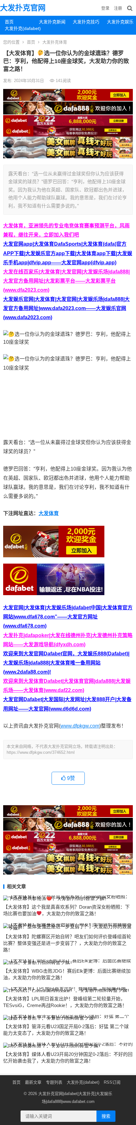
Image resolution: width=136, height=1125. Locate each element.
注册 (118, 8)
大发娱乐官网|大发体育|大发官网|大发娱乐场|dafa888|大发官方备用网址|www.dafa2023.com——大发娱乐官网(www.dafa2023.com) (66, 308)
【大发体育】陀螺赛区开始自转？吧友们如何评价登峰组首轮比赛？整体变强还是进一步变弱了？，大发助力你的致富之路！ (67, 943)
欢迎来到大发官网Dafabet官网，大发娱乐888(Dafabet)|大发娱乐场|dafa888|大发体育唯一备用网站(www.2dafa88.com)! (66, 663)
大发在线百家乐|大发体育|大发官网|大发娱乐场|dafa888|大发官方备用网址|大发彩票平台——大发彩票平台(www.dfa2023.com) (66, 281)
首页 (9, 21)
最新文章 (33, 1082)
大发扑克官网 (23, 7)
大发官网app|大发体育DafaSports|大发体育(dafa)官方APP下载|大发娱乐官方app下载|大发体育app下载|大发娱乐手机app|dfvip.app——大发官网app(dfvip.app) (67, 253)
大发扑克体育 (54, 42)
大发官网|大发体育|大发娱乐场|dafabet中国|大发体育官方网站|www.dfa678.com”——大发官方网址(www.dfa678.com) (68, 617)
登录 (105, 8)
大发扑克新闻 (52, 21)
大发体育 (49, 513)
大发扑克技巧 (86, 21)
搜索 (106, 1116)
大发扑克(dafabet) (19, 28)
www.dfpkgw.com (79, 726)
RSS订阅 (112, 1082)
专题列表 (54, 1082)
